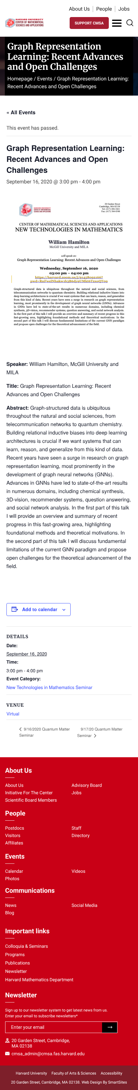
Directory (81, 835)
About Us (79, 9)
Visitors (13, 835)
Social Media (84, 905)
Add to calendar (39, 609)
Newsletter (16, 971)
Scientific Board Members (31, 800)
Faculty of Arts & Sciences (74, 1073)
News (10, 905)
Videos (78, 871)
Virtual (12, 713)
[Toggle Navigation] (117, 23)
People (104, 9)
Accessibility (111, 1073)
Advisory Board (87, 785)
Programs (15, 954)
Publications (17, 963)
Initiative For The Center (29, 793)
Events (44, 79)
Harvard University (31, 1073)
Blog (9, 913)
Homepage (19, 79)
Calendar (14, 871)
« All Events (20, 112)
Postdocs (14, 828)
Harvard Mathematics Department (39, 980)
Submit (109, 1027)
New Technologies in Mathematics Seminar (49, 687)
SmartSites (117, 1082)
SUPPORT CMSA (89, 23)
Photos (12, 878)
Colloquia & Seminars (26, 946)
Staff (76, 828)
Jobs (124, 9)
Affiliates (14, 843)
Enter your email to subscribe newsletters (41, 1016)
